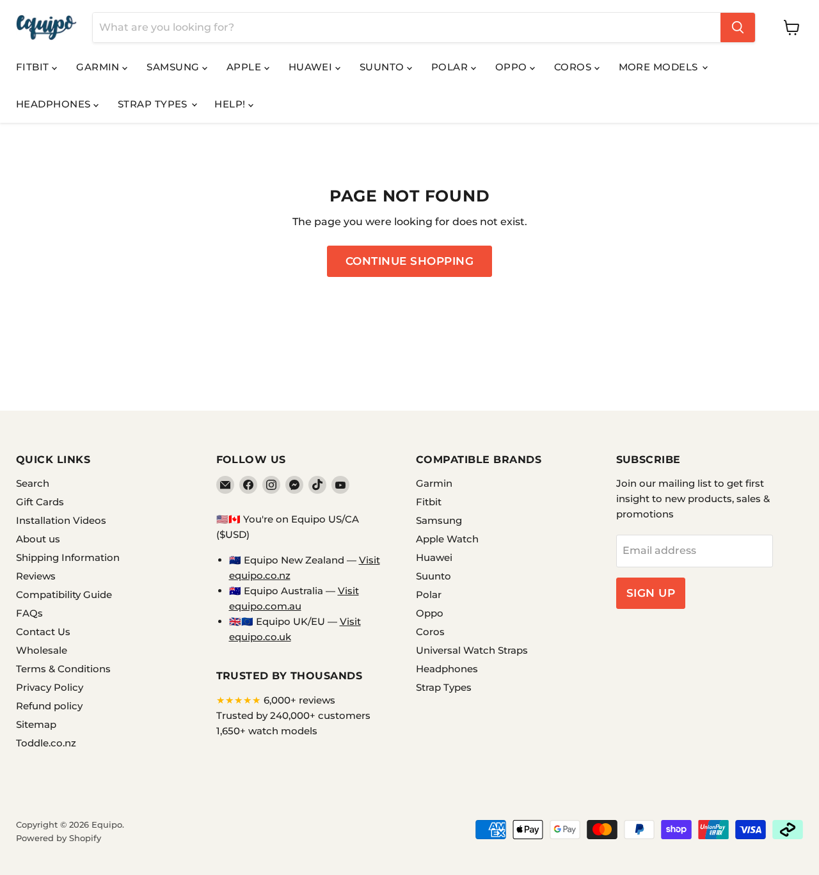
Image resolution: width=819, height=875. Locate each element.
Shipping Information (68, 557)
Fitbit (34, 67)
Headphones (54, 104)
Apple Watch (447, 539)
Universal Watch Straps (472, 650)
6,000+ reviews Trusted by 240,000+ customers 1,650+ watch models (293, 715)
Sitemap (36, 724)
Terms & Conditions (63, 669)
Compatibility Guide (64, 594)
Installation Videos (61, 520)
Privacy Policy (49, 687)
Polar (451, 67)
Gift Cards (40, 502)
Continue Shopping (410, 261)
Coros (574, 67)
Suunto (383, 67)
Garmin (99, 67)
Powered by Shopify (58, 838)
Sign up (651, 593)
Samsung (174, 67)
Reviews (36, 576)
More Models (660, 67)
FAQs (29, 613)
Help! (231, 104)
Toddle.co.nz (46, 743)
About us (38, 539)
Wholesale (41, 650)
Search (32, 483)
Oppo (512, 67)
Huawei (312, 67)
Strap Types (154, 104)
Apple (245, 67)
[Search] (737, 27)
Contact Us (43, 632)
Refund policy (49, 706)
